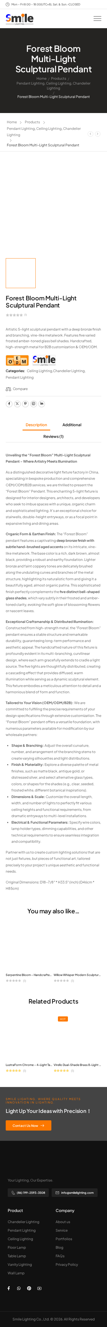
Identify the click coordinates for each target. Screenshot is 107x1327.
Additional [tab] (71, 424)
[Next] (98, 134)
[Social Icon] (9, 404)
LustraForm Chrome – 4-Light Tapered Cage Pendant (43, 1064)
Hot (63, 1019)
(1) (25, 314)
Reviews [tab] (53, 436)
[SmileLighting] (44, 360)
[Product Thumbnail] (53, 207)
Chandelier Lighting (69, 371)
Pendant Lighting (31, 83)
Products (58, 78)
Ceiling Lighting (58, 83)
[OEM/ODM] (17, 360)
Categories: (15, 371)
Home (42, 78)
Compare (20, 389)
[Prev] (90, 134)
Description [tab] (36, 424)
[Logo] (19, 19)
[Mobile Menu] (97, 18)
